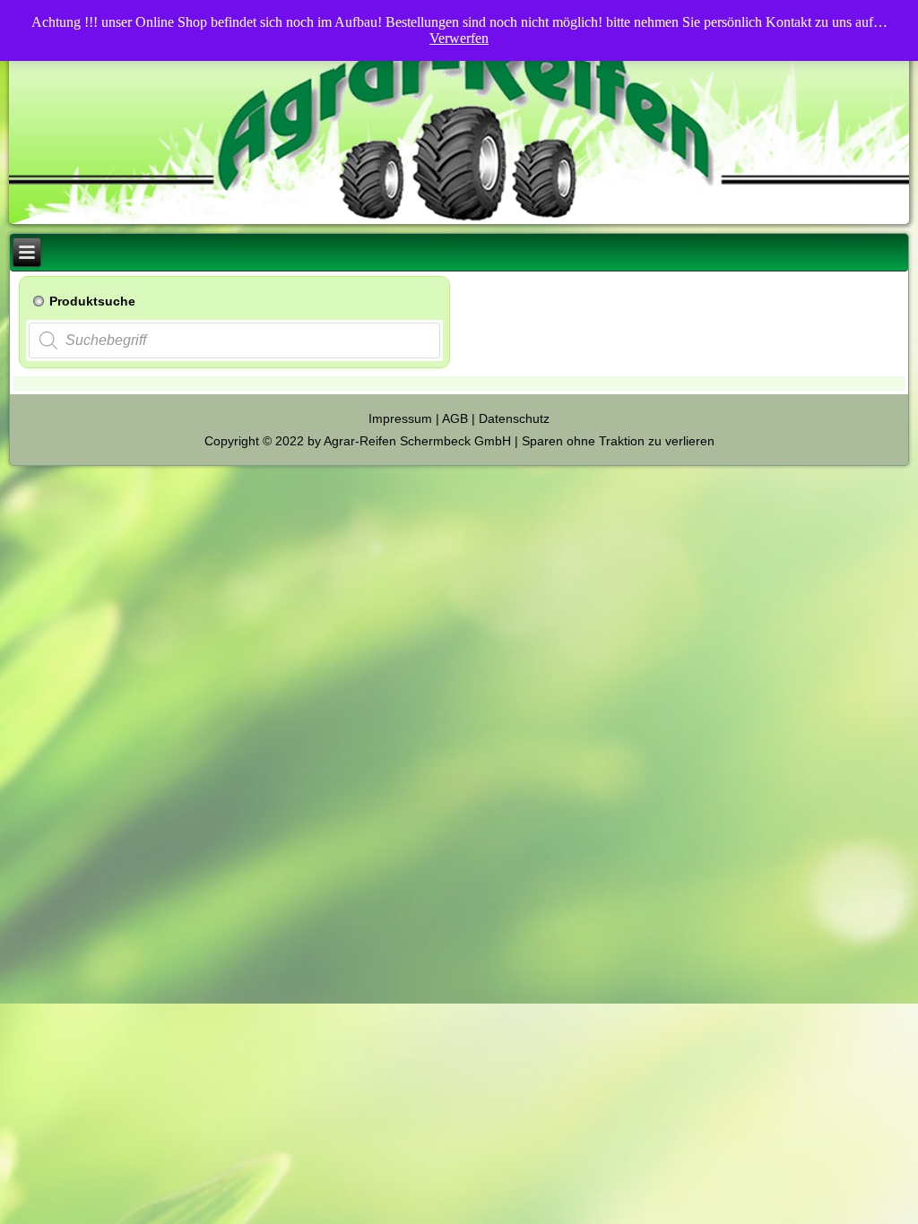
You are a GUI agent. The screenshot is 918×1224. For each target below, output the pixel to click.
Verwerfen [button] (459, 38)
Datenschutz (514, 418)
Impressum (400, 418)
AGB (455, 418)
